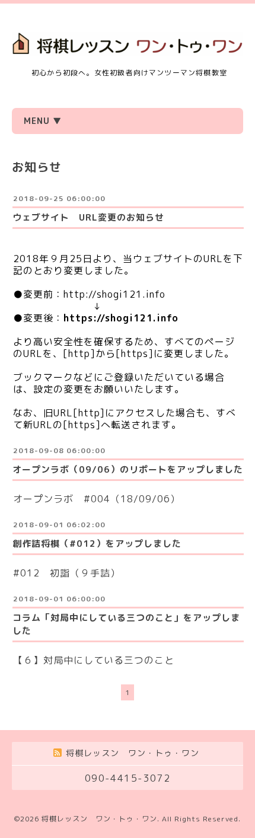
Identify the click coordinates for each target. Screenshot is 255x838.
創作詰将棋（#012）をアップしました (96, 543)
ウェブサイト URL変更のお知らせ (88, 217)
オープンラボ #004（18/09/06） (96, 498)
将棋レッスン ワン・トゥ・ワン (99, 819)
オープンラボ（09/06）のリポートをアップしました (127, 469)
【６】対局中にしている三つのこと (93, 660)
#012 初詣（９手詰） (66, 572)
